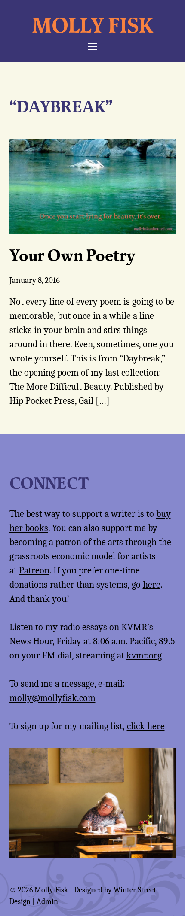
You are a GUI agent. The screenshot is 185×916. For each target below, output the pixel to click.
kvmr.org (144, 655)
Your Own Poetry (72, 255)
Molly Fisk (92, 25)
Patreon (34, 570)
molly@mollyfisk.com (52, 698)
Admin (47, 901)
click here (146, 726)
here (151, 584)
